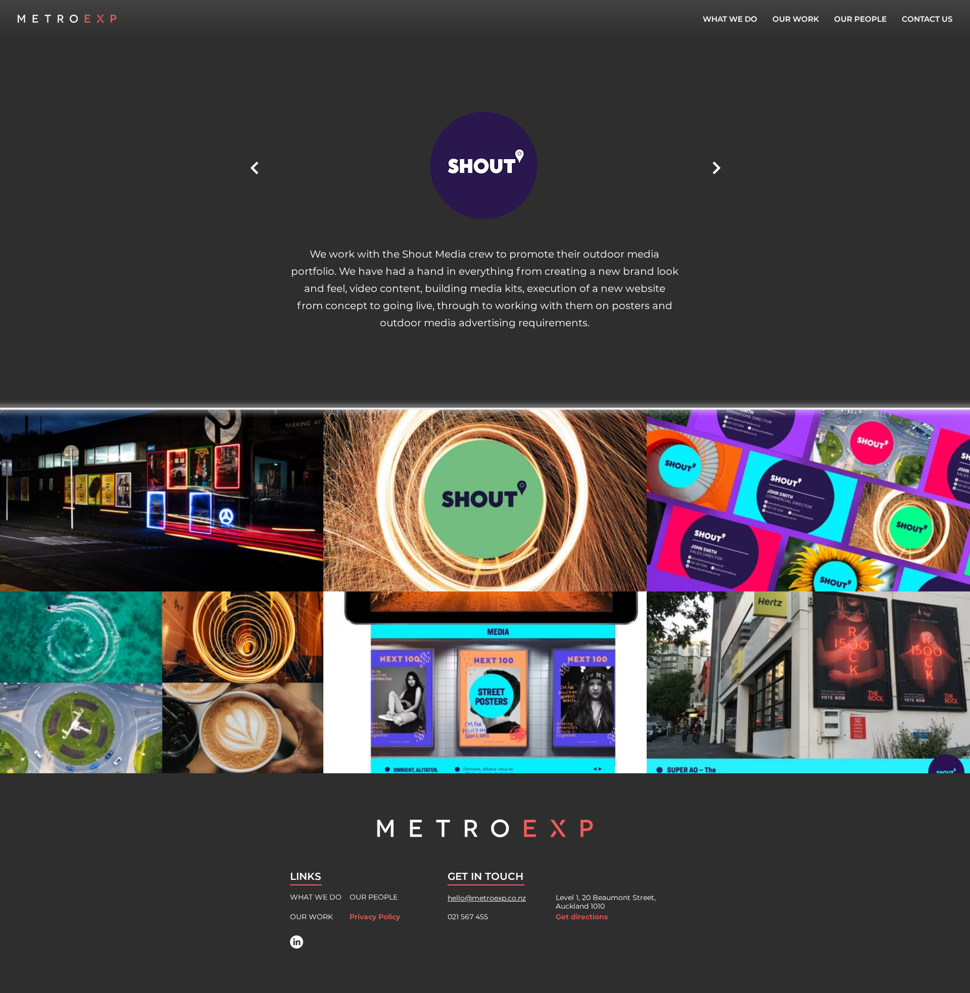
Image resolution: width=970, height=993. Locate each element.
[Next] (254, 168)
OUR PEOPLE (374, 897)
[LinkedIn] (296, 942)
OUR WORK (311, 916)
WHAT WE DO (316, 897)
